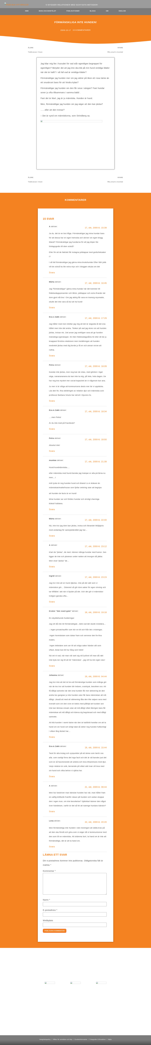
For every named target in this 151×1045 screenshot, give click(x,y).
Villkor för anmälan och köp (62, 1039)
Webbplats (48, 920)
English (122, 11)
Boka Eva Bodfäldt (47, 11)
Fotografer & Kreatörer (98, 1039)
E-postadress (50, 910)
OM (107, 11)
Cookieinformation (80, 1039)
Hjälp (110, 1039)
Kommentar (49, 871)
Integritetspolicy (45, 1039)
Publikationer (73, 11)
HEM (27, 11)
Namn (46, 900)
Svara (52, 272)
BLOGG (93, 11)
